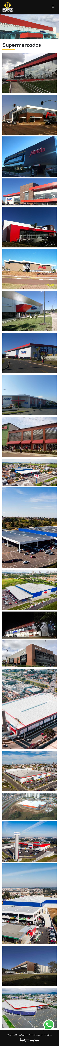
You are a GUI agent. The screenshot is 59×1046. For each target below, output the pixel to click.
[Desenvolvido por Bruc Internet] (29, 1040)
